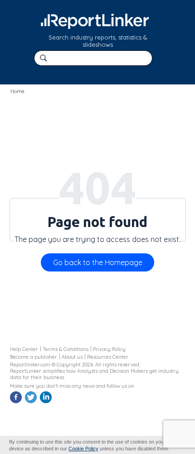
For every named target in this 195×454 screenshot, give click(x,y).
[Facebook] (17, 402)
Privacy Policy (109, 349)
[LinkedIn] (47, 402)
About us (72, 357)
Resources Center (107, 357)
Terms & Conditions (65, 349)
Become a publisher (33, 357)
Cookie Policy (83, 448)
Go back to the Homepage (97, 262)
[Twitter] (32, 402)
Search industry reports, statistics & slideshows (98, 41)
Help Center (24, 349)
